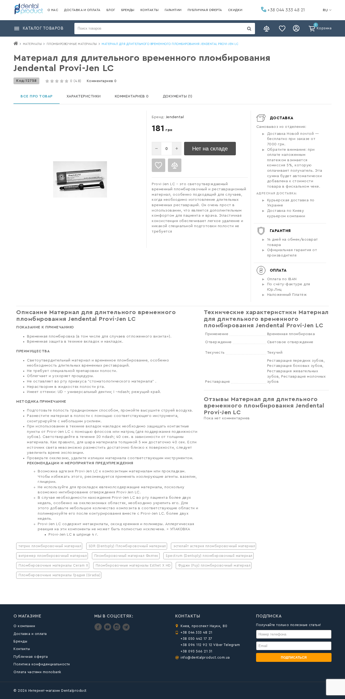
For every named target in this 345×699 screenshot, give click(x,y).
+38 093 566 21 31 (196, 651)
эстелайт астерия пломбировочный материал (214, 546)
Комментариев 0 (102, 81)
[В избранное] (158, 165)
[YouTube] (108, 629)
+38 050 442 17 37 (196, 638)
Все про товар (36, 96)
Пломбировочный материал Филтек (126, 555)
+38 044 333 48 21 (285, 10)
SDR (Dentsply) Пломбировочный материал (127, 546)
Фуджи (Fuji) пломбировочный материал (214, 565)
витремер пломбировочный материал (53, 555)
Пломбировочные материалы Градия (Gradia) (59, 575)
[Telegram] (126, 629)
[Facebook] (98, 629)
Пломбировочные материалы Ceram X (53, 565)
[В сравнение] (174, 165)
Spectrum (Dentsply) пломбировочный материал (209, 555)
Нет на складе (210, 149)
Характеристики (84, 96)
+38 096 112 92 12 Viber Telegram (210, 645)
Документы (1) (177, 96)
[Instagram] (117, 629)
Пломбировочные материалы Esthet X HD (133, 565)
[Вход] (297, 28)
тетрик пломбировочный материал (50, 546)
